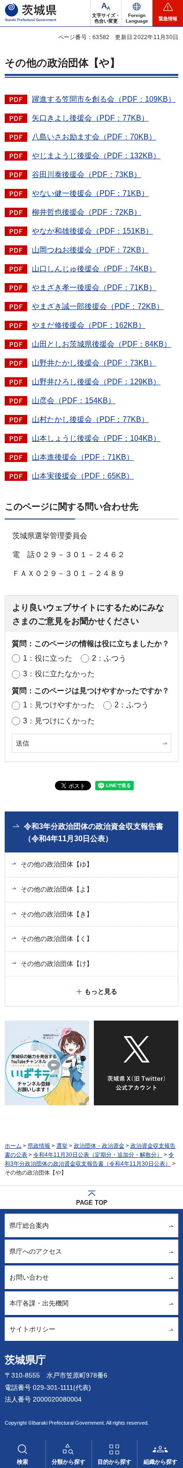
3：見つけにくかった (59, 721)
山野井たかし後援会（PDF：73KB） (94, 363)
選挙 (62, 1146)
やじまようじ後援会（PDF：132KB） (96, 156)
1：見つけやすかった (59, 705)
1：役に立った (47, 658)
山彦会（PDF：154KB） (73, 401)
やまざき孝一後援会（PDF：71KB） (94, 288)
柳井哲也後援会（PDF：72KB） (86, 212)
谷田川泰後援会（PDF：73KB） (86, 174)
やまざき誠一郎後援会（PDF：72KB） (98, 306)
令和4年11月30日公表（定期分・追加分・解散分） (97, 1155)
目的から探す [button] (114, 1462)
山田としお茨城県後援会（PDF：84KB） (101, 344)
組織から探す (160, 1462)
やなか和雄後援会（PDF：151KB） (92, 231)
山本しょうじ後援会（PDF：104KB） (96, 438)
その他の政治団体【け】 (57, 963)
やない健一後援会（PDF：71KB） (90, 193)
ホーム (13, 1146)
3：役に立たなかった (59, 674)
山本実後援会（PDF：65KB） (83, 476)
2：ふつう (109, 658)
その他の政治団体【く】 (57, 938)
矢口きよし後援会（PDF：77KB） (90, 118)
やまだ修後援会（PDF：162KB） (88, 325)
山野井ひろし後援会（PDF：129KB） (96, 382)
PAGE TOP (91, 1202)
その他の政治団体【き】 (57, 914)
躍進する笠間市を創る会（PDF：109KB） (103, 99)
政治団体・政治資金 (99, 1146)
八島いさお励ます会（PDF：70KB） (94, 137)
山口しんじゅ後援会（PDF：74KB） (94, 269)
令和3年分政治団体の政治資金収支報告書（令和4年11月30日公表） (93, 832)
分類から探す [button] (68, 1462)
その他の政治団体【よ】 (57, 889)
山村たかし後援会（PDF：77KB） (90, 419)
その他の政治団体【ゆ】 (57, 864)
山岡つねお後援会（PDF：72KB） (90, 250)
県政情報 (39, 1146)
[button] (137, 13)
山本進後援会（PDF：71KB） (83, 457)
